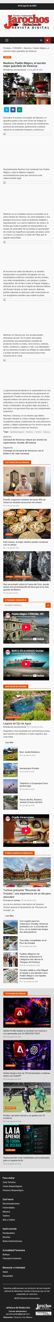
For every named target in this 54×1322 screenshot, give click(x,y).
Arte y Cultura (9, 1220)
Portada (6, 48)
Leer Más (9, 742)
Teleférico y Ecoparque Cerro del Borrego (10, 786)
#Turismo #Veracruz (15, 600)
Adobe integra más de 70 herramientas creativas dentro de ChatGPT (27, 1055)
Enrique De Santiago (12, 900)
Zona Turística (9, 1182)
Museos (6, 1211)
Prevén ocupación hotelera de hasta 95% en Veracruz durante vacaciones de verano (27, 481)
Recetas (6, 1237)
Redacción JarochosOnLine (15, 70)
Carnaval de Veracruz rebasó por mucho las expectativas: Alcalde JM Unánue (25, 439)
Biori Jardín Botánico (10, 754)
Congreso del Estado (47, 40)
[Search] (41, 40)
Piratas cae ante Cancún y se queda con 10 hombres (27, 1097)
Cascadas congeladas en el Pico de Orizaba (10, 943)
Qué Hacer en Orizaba (13, 717)
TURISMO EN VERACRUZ (23, 492)
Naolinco (29, 432)
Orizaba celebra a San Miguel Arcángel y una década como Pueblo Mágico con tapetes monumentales (10, 976)
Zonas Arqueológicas (12, 1186)
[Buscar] (48, 605)
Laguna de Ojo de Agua (27, 705)
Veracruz (46, 432)
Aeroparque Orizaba (10, 770)
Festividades (9, 1207)
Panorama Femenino (12, 1258)
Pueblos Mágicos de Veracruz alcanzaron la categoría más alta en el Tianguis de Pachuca (10, 959)
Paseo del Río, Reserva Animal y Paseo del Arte (10, 802)
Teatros (6, 1215)
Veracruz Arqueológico (13, 1190)
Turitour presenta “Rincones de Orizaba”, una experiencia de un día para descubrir (27, 872)
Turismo (38, 432)
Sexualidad (8, 1276)
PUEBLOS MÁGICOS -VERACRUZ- (17, 884)
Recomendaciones (11, 1203)
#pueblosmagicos (17, 432)
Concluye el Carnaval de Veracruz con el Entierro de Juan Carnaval (23, 450)
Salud (5, 1272)
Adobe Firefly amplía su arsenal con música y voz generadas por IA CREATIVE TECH (27, 1013)
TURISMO (17, 48)
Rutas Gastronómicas (12, 1241)
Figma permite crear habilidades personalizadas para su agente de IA (27, 1140)
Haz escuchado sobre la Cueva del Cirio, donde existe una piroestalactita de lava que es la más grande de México (27, 566)
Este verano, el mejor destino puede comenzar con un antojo (27, 524)
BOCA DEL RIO (10, 1108)
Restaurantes (9, 1233)
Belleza (6, 1254)
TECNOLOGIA (10, 1023)
